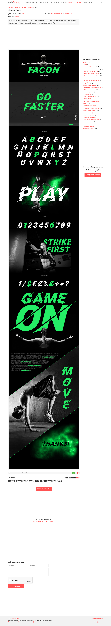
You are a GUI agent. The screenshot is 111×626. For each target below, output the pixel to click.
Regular (17, 16)
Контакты (63, 2)
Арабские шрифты (89, 122)
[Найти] (101, 2)
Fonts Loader (86, 62)
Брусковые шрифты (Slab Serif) (92, 73)
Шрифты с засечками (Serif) (92, 71)
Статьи (47, 2)
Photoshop (51, 521)
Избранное (55, 2)
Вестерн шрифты (89, 92)
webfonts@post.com (97, 622)
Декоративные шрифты (57, 13)
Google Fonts (88, 83)
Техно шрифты (68, 13)
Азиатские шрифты (89, 124)
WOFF (74, 477)
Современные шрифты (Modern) (93, 75)
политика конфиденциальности (34, 622)
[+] (73, 473)
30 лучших (35, 2)
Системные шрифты (89, 126)
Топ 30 (42, 2)
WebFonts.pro (15, 618)
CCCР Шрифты (88, 98)
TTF (67, 477)
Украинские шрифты (90, 128)
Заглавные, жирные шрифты (92, 108)
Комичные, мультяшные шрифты (93, 87)
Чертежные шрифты (89, 115)
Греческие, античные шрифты (92, 119)
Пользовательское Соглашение (16, 622)
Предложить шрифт (93, 175)
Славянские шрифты (90, 117)
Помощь (70, 2)
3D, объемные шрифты (91, 89)
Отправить (16, 586)
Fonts (14, 2)
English (79, 2)
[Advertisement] (43, 36)
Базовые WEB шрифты (91, 67)
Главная (28, 2)
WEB (78, 477)
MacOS (41, 521)
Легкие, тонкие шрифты (91, 110)
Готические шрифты (89, 113)
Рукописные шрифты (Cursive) (93, 80)
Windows (36, 521)
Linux (45, 521)
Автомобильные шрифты (91, 105)
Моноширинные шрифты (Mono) (93, 78)
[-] (78, 473)
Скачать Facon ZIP (43, 489)
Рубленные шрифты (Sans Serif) (93, 69)
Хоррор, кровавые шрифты (91, 96)
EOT (70, 477)
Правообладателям (97, 618)
